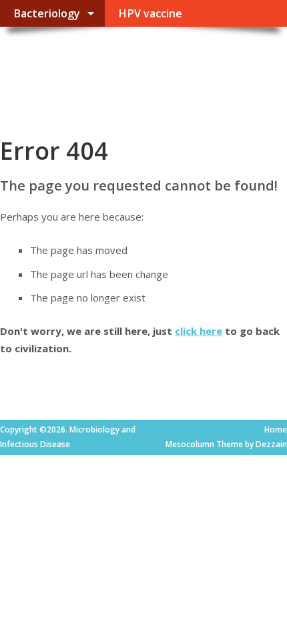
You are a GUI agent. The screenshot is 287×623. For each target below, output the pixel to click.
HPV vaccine (150, 13)
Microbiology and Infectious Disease (99, 70)
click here (198, 331)
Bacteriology (46, 13)
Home (275, 429)
